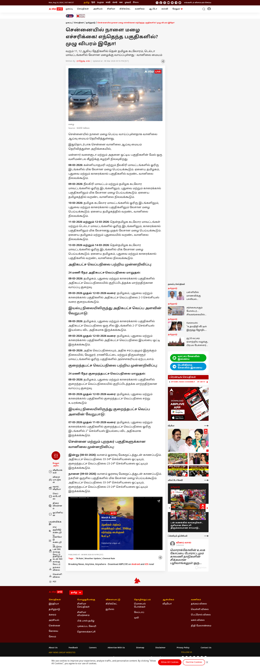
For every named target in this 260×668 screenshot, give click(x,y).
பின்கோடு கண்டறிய (57, 541)
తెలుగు (136, 2)
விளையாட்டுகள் (57, 480)
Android (135, 564)
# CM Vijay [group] (203, 382)
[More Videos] (206, 426)
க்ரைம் (52, 614)
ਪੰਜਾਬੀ (115, 2)
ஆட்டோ (153, 9)
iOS (146, 564)
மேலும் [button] (176, 9)
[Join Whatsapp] (179, 2)
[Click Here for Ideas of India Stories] (81, 16)
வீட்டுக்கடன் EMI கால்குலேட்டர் (57, 551)
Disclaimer (160, 648)
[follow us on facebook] (160, 2)
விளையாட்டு (113, 600)
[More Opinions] (206, 536)
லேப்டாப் (139, 612)
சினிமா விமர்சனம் (83, 614)
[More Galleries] (206, 480)
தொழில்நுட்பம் (142, 600)
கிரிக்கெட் (125, 9)
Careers (92, 648)
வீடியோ (167, 604)
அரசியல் (98, 9)
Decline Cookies (194, 662)
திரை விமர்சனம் (57, 506)
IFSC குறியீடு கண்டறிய (57, 531)
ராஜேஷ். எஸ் (83, 61)
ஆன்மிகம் (168, 600)
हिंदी (93, 2)
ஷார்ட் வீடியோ (57, 488)
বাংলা (121, 2)
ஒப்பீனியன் (58, 514)
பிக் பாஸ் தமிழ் (85, 621)
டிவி (136, 617)
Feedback (73, 648)
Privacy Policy (183, 648)
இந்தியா (54, 604)
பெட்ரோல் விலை (201, 614)
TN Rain (79, 559)
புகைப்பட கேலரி (86, 626)
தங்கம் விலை (56, 568)
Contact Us (206, 648)
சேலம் (52, 636)
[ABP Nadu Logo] (56, 9)
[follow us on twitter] (157, 2)
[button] (55, 459)
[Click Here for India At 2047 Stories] (70, 16)
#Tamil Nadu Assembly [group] (183, 382)
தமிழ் (87, 2)
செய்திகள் (83, 9)
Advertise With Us (116, 648)
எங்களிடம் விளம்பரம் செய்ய (197, 3)
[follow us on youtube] (168, 2)
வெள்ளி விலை (57, 575)
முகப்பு (69, 9)
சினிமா (111, 9)
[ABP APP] (178, 412)
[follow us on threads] (164, 2)
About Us (53, 648)
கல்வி (164, 9)
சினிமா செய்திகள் (83, 605)
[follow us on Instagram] (172, 2)
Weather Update (93, 559)
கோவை (53, 631)
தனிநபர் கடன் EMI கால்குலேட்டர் (57, 561)
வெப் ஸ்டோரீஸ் (57, 496)
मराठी (108, 2)
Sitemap (140, 648)
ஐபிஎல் (110, 609)
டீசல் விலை (198, 620)
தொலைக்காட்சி (86, 632)
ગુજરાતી (128, 2)
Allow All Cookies (169, 662)
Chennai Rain (108, 559)
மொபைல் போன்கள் (140, 605)
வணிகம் (140, 9)
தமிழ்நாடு (90, 23)
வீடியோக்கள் (57, 471)
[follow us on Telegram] (176, 2)
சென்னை (54, 625)
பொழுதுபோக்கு (86, 600)
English (100, 2)
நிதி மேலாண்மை (201, 625)
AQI (54, 581)
